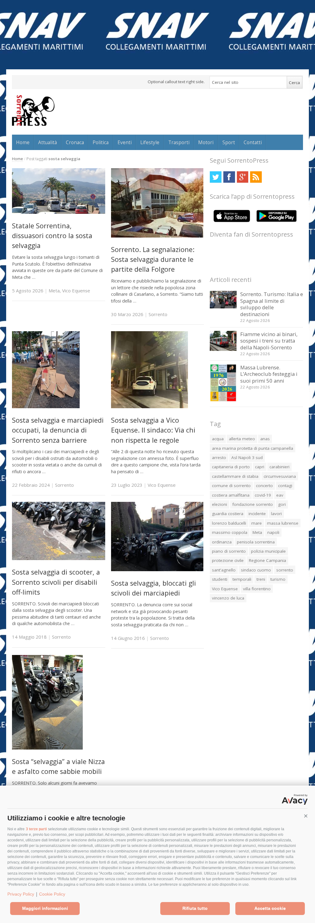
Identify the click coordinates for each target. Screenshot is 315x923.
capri (259, 467)
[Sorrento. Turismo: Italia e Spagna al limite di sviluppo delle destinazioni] (223, 307)
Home (23, 142)
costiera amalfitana (230, 495)
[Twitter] (215, 177)
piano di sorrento (229, 551)
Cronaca (75, 142)
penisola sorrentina (256, 542)
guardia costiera (227, 513)
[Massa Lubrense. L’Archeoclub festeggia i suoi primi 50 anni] (223, 400)
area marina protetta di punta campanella (252, 448)
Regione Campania (267, 560)
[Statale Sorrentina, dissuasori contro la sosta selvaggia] (58, 212)
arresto (219, 457)
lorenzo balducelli (229, 523)
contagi (285, 485)
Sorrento (158, 314)
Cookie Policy (52, 894)
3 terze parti (36, 829)
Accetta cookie (270, 908)
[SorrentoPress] (33, 110)
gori (282, 504)
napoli (273, 532)
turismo (277, 579)
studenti (219, 579)
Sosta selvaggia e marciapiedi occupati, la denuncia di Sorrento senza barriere (58, 430)
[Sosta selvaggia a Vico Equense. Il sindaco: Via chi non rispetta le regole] (149, 406)
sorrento (284, 570)
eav (279, 495)
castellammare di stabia (235, 476)
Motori (205, 142)
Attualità (47, 142)
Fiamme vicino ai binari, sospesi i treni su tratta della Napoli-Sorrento (268, 341)
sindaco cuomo (256, 570)
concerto (264, 485)
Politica (101, 142)
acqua (218, 438)
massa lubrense (282, 523)
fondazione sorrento (252, 504)
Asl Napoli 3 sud (247, 457)
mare (256, 523)
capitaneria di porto (231, 467)
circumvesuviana (280, 476)
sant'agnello (224, 570)
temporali (242, 579)
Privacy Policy (20, 894)
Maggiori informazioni (45, 908)
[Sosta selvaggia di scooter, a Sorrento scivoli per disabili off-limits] (58, 558)
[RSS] (255, 177)
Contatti (253, 142)
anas (265, 438)
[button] (306, 816)
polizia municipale (268, 551)
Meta (54, 290)
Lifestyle (149, 142)
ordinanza (222, 542)
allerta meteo (242, 438)
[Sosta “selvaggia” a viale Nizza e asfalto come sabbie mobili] (47, 748)
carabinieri (279, 467)
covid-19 (263, 495)
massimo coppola (229, 532)
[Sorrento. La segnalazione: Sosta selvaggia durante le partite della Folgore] (157, 236)
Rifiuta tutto (195, 908)
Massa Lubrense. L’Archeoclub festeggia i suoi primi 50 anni (268, 374)
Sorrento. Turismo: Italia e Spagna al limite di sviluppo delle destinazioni (271, 304)
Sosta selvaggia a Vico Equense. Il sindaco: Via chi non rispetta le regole (153, 430)
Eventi (125, 142)
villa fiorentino (257, 589)
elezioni (219, 504)
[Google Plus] (242, 177)
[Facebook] (229, 177)
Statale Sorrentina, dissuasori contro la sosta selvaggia (52, 235)
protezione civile (228, 560)
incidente (257, 513)
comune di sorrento (231, 485)
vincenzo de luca (228, 598)
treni (261, 579)
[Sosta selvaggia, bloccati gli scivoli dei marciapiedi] (157, 569)
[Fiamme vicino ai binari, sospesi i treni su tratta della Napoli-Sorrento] (223, 349)
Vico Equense (76, 290)
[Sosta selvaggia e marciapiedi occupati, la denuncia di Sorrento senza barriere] (46, 406)
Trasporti (178, 142)
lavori (276, 513)
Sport (228, 142)
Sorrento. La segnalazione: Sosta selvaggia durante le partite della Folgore (152, 259)
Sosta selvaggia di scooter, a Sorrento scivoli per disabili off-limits (56, 581)
